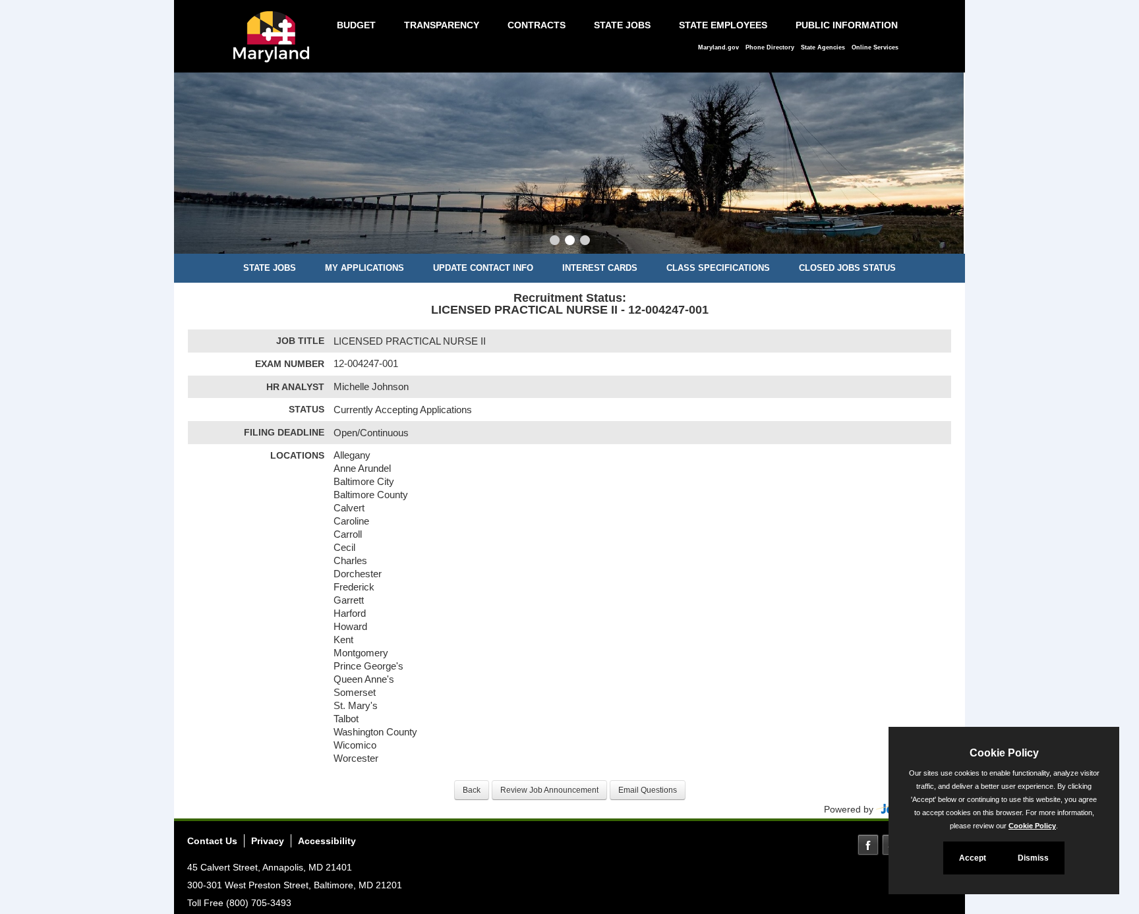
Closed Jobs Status (847, 268)
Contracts (537, 25)
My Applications (364, 268)
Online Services (875, 47)
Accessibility (327, 841)
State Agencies (823, 47)
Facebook (868, 844)
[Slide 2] (570, 242)
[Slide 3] (585, 242)
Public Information (847, 25)
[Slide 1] (554, 242)
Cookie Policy (1032, 826)
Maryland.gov (718, 47)
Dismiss (1033, 858)
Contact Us (212, 841)
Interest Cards (599, 268)
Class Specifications (718, 268)
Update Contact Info (483, 268)
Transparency (441, 25)
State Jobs (622, 25)
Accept (972, 858)
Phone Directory (769, 47)
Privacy (267, 841)
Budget (356, 25)
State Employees (723, 25)
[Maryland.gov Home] (275, 43)
